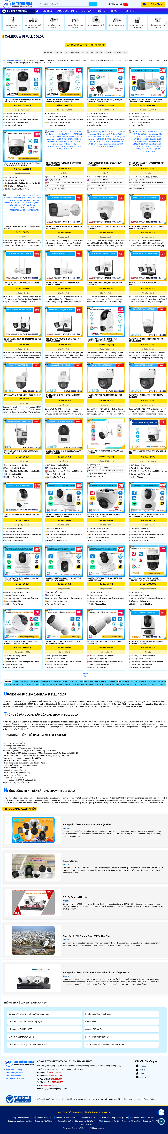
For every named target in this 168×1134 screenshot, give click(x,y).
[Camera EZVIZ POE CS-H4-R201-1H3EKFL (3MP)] (106, 497)
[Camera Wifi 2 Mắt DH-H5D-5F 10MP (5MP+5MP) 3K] (106, 321)
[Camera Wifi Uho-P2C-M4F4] (148, 377)
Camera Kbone (70, 861)
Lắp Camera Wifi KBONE (151, 1121)
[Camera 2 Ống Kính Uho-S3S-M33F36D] (64, 434)
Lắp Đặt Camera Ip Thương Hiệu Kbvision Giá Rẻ (88, 684)
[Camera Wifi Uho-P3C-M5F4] (22, 377)
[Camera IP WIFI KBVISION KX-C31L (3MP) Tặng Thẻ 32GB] (148, 82)
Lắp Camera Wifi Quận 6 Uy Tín (99, 1037)
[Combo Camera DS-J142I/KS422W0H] (22, 209)
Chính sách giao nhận (14, 1073)
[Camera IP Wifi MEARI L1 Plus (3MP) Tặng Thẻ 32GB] (106, 82)
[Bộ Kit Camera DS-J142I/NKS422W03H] (106, 265)
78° (66, 52)
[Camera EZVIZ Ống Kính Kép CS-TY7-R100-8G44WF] (148, 497)
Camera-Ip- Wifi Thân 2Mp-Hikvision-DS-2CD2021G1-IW (137, 681)
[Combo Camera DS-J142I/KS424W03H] (64, 145)
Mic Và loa (48, 52)
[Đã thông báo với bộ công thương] (18, 1099)
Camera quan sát (65, 11)
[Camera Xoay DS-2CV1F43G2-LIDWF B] (106, 209)
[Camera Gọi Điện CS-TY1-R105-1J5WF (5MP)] (106, 561)
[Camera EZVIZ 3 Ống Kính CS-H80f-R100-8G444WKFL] (22, 624)
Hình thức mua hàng (14, 1070)
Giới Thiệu (47, 11)
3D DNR (108, 52)
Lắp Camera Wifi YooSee (130, 1121)
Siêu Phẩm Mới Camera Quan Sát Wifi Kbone (104, 1044)
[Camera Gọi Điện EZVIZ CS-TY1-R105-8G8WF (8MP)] (64, 497)
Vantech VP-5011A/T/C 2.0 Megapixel (25, 681)
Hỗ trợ (101, 11)
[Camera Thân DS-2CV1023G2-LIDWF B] (64, 265)
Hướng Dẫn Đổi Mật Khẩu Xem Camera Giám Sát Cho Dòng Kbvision (96, 972)
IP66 (125, 52)
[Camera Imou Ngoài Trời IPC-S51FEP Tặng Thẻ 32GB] (22, 145)
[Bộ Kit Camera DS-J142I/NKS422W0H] (22, 321)
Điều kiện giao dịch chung (15, 1079)
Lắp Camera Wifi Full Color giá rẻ (85, 45)
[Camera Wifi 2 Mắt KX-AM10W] (22, 497)
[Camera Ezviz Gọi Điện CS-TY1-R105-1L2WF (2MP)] (22, 561)
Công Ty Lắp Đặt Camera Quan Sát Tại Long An (149, 684)
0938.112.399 (153, 4)
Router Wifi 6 (90, 1021)
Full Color (85, 52)
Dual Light (58, 52)
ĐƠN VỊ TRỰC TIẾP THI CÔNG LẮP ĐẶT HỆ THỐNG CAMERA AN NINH (84, 1112)
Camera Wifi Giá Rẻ (93, 1029)
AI (92, 52)
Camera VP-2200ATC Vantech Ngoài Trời (53, 681)
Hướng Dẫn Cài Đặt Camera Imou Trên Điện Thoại (87, 824)
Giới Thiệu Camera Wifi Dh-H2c (22, 1037)
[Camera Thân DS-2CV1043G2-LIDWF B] (22, 265)
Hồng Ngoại (75, 52)
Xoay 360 (99, 52)
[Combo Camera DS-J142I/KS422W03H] (106, 145)
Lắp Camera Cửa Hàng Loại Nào (19, 1121)
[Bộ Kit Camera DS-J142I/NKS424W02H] (64, 321)
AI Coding (117, 52)
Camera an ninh (104, 1118)
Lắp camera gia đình (120, 1118)
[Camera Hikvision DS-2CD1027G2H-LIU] (64, 209)
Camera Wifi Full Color (24, 36)
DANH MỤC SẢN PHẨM (17, 11)
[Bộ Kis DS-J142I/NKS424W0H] (148, 265)
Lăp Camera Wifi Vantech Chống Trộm (25, 1021)
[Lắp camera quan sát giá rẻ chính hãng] (37, 11)
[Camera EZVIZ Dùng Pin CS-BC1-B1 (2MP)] (106, 624)
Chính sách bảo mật (13, 1076)
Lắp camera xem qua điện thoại (142, 1118)
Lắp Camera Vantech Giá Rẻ (24, 1118)
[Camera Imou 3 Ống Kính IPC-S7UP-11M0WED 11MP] (148, 561)
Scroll (161, 1121)
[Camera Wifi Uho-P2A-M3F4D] (106, 377)
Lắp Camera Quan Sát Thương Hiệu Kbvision (55, 684)
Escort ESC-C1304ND (76, 681)
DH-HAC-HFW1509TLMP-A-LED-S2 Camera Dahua (101, 681)
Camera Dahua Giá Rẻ (45, 1118)
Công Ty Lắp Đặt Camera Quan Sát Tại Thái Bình (86, 936)
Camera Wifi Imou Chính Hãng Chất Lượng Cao (29, 1014)
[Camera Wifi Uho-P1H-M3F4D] (64, 377)
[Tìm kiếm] (93, 4)
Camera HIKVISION (88, 1118)
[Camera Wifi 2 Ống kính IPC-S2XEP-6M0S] (148, 624)
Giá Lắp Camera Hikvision (75, 897)
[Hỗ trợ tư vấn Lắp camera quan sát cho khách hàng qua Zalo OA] (161, 1113)
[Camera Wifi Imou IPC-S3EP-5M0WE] (106, 433)
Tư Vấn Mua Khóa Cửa (83, 1125)
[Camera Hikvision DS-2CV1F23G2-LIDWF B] (148, 209)
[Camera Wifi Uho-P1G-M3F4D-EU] (148, 321)
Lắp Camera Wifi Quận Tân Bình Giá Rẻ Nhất (28, 1044)
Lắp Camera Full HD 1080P (20, 1029)
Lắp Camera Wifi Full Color (12, 60)
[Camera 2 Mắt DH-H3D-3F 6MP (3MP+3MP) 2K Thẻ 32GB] (22, 82)
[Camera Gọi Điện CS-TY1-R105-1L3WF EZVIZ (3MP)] (64, 561)
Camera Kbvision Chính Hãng (67, 1118)
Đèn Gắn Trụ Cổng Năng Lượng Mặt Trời (119, 684)
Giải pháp (86, 11)
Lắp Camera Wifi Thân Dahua (98, 1014)
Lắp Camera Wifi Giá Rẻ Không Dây (88, 1121)
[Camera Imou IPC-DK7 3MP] (148, 434)
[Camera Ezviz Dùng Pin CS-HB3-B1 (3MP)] (64, 624)
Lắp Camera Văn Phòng (43, 1121)
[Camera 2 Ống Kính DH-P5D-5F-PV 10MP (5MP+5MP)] (64, 82)
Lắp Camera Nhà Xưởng (63, 1121)
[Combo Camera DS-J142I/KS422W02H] (148, 145)
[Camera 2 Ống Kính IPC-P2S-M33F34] (22, 434)
